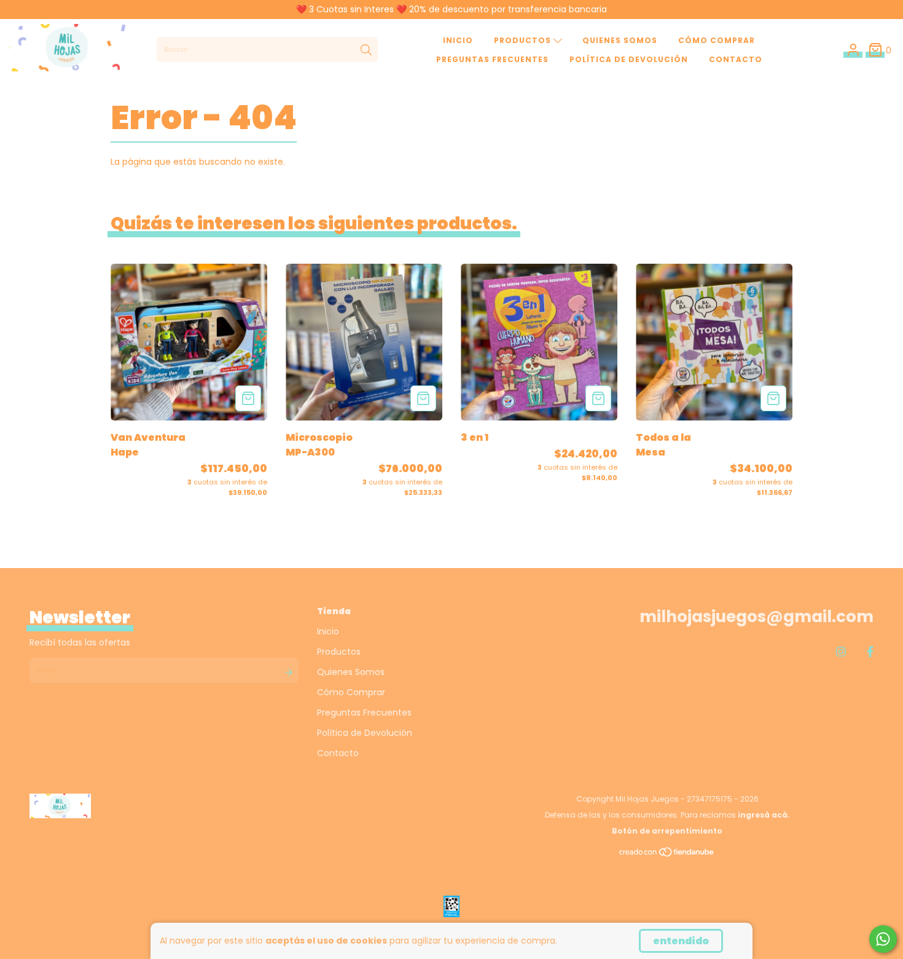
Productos (523, 40)
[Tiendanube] (667, 855)
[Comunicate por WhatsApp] (883, 939)
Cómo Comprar (716, 40)
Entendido (681, 941)
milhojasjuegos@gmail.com (756, 617)
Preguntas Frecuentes (492, 59)
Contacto (735, 59)
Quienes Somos (619, 40)
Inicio (458, 40)
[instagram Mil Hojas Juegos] (841, 652)
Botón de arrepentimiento (667, 831)
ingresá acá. (764, 815)
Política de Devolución (628, 59)
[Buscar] (366, 50)
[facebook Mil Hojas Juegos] (870, 652)
